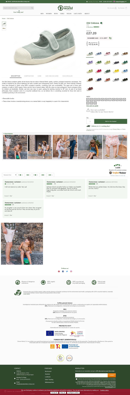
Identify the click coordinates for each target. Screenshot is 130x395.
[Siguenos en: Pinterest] (59, 271)
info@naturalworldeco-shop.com (20, 1)
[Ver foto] (22, 244)
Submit (111, 375)
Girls (62, 13)
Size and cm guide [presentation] (51, 76)
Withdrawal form (49, 382)
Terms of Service (109, 387)
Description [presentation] (15, 76)
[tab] (15, 76)
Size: (88, 96)
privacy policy (113, 384)
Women (49, 13)
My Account (48, 371)
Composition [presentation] (29, 76)
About (86, 13)
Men (42, 13)
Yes (10, 196)
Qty (87, 117)
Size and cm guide (92, 106)
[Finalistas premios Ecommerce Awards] (69, 358)
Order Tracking (49, 379)
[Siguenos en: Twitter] (67, 271)
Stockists (47, 374)
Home (3, 18)
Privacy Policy (116, 129)
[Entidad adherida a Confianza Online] (60, 358)
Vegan (69, 13)
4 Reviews (89, 27)
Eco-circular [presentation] (67, 76)
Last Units (78, 13)
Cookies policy (104, 390)
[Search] (32, 8)
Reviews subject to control (117, 175)
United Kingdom (120, 1)
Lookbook (47, 377)
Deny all (62, 392)
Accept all (54, 392)
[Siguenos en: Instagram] (71, 271)
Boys (56, 13)
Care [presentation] (39, 76)
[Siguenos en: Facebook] (63, 271)
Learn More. (26, 294)
